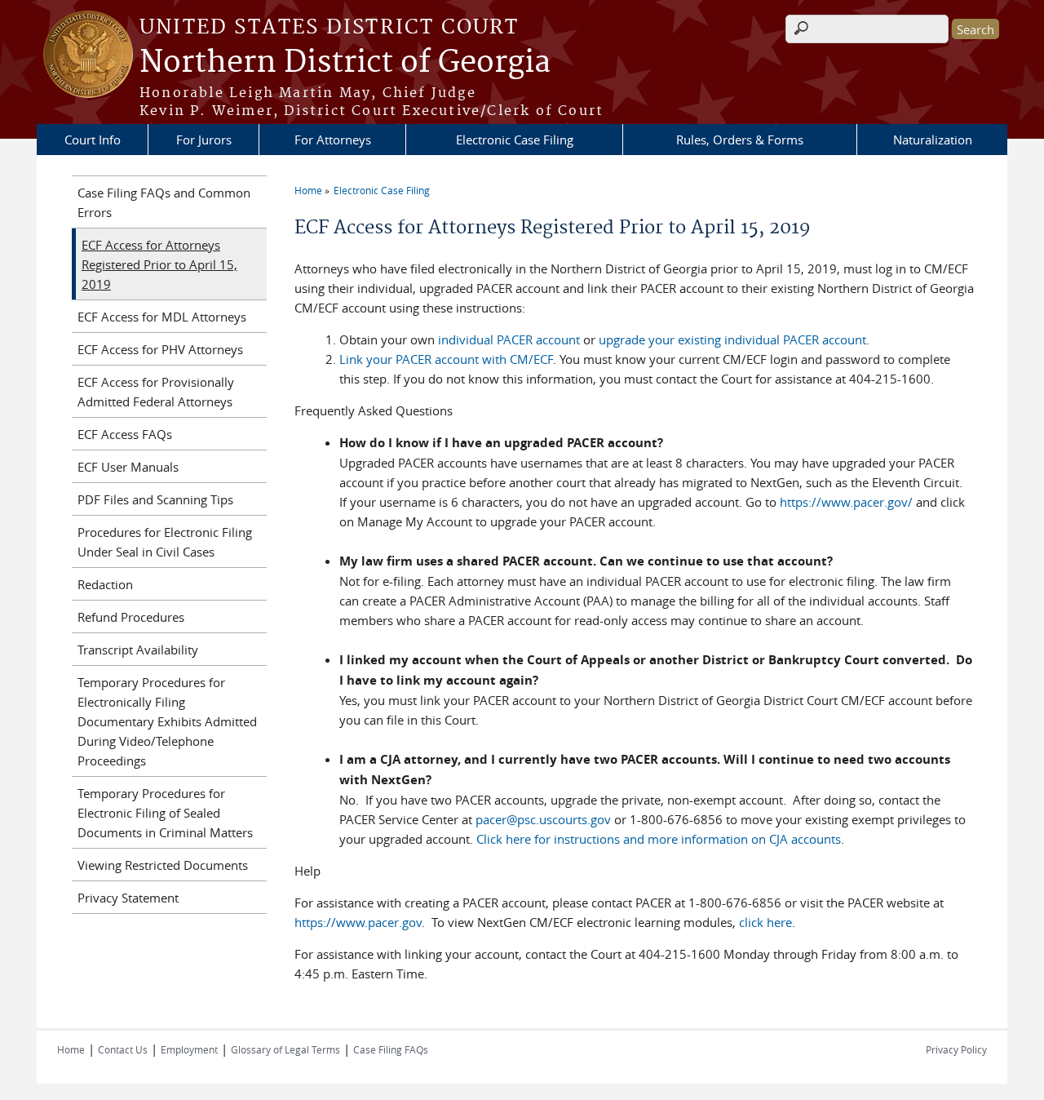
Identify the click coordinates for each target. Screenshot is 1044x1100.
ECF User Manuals (128, 467)
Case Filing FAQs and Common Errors (163, 202)
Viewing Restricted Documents (162, 865)
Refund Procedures (130, 617)
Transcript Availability (137, 649)
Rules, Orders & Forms (739, 139)
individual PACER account (509, 339)
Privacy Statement (128, 897)
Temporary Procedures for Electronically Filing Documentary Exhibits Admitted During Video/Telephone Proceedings (167, 721)
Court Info (92, 139)
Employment (189, 1049)
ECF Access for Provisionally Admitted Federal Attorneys (155, 392)
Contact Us (123, 1049)
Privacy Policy (956, 1049)
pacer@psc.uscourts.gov (543, 819)
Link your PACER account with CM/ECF (446, 359)
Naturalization (932, 139)
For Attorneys (332, 139)
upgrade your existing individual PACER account (732, 339)
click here (765, 922)
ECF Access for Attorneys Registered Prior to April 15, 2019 (159, 264)
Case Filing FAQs (390, 1049)
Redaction (105, 584)
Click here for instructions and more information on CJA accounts (658, 839)
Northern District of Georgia (345, 63)
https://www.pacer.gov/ (846, 502)
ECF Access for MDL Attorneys (161, 316)
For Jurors (204, 139)
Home (308, 190)
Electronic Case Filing (514, 139)
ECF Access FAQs (124, 434)
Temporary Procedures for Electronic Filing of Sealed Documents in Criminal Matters (165, 813)
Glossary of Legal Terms (285, 1049)
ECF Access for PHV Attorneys (160, 349)
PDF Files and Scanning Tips (155, 499)
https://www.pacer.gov (358, 922)
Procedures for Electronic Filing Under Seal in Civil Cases (164, 542)
